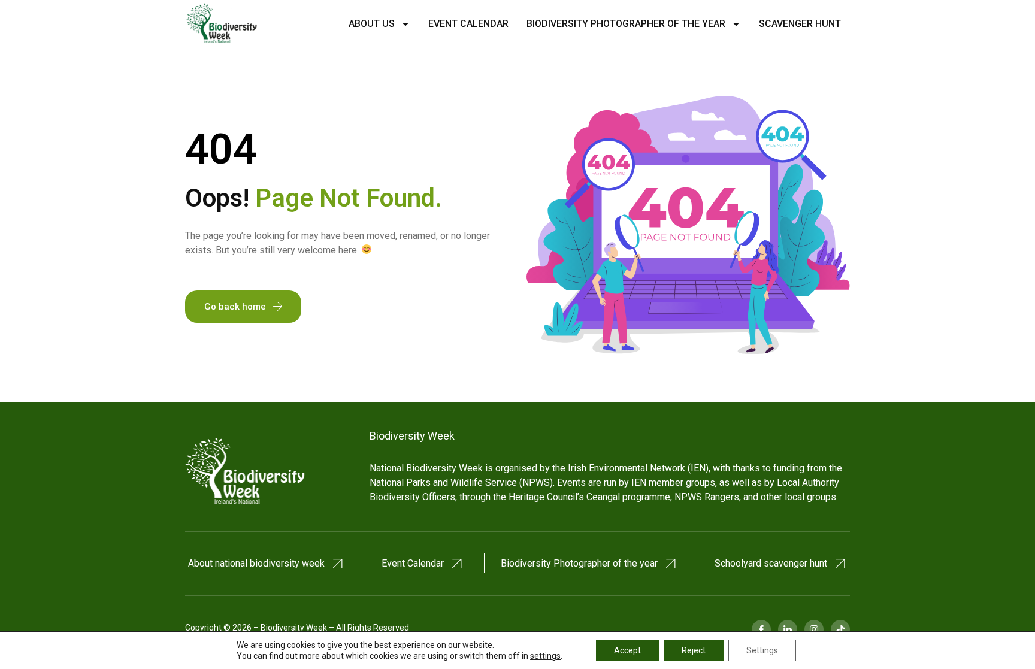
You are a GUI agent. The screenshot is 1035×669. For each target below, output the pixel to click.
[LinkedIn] (787, 629)
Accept (627, 650)
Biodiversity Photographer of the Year (625, 23)
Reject (694, 650)
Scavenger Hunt (800, 23)
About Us (372, 23)
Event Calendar (468, 23)
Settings (762, 650)
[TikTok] (840, 629)
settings (545, 656)
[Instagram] (814, 629)
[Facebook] (761, 629)
